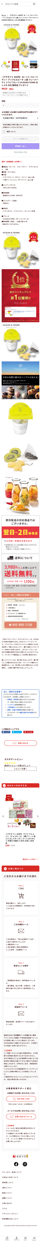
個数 (3, 101)
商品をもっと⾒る (29, 859)
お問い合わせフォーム (23, 1116)
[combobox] (20, 4)
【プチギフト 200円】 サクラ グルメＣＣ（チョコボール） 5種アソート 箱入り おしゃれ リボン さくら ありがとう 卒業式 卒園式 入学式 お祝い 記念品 (20, 838)
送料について (7, 1187)
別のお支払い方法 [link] (20, 152)
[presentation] (3, 816)
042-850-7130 (23, 1099)
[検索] (34, 4)
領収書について (8, 1182)
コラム (4, 1208)
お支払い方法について (10, 1177)
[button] (2, 65)
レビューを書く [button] (20, 768)
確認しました (11, 131)
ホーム (4, 15)
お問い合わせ (23, 743)
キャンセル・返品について (12, 1172)
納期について (7, 1198)
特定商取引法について (10, 1219)
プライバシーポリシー (10, 1214)
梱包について (7, 1193)
